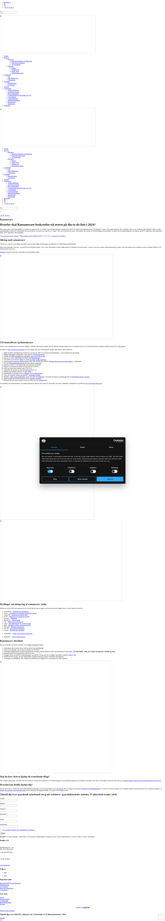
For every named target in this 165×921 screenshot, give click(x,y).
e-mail (10, 361)
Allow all (110, 479)
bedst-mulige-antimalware (17, 363)
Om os (2, 897)
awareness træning (34, 375)
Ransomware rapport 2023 (20, 615)
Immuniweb (43, 380)
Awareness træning (13, 92)
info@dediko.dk (5, 865)
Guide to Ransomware (18, 637)
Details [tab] (82, 447)
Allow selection (82, 479)
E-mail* (2, 798)
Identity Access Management (33, 373)
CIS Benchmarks (34, 358)
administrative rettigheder (22, 356)
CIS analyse (121, 346)
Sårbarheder (11, 104)
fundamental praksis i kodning (81, 377)
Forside (6, 56)
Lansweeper (11, 85)
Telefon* (2, 803)
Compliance (7, 75)
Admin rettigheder (13, 90)
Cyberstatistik (12, 97)
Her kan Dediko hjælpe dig (94, 383)
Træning (6, 87)
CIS (9, 76)
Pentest (13, 68)
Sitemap (2, 904)
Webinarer (7, 105)
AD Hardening (16, 64)
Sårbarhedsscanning (17, 73)
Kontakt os (7, 2)
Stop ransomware (14, 623)
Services (6, 58)
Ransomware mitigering (17, 628)
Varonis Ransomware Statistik (9, 236)
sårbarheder (12, 354)
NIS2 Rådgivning (13, 78)
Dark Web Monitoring (18, 63)
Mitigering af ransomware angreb (19, 616)
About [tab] (111, 447)
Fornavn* (3, 809)
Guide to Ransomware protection (22, 633)
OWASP (41, 377)
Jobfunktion (3, 824)
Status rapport (16, 620)
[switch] (71, 471)
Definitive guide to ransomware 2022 (19, 625)
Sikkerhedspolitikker (14, 100)
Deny (55, 479)
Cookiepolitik (4, 901)
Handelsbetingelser (5, 902)
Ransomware (12, 102)
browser (16, 361)
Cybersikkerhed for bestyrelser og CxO (19, 95)
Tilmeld (2, 918)
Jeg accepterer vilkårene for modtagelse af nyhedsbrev (18, 830)
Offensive (11, 66)
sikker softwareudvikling (17, 377)
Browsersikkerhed (13, 93)
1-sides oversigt (26, 623)
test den (39, 363)
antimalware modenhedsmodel (91, 789)
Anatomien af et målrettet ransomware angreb (22, 613)
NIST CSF (72, 655)
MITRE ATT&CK (35, 378)
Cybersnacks (11, 80)
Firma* (2, 819)
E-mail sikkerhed (13, 99)
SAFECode (63, 377)
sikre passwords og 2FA (38, 356)
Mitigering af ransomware (15, 622)
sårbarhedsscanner (38, 354)
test (28, 377)
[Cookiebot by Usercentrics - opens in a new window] (115, 440)
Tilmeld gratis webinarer (7, 910)
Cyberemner (7, 88)
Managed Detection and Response (21, 61)
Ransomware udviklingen (21, 611)
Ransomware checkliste (17, 630)
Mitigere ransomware (17, 627)
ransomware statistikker (59, 236)
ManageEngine (12, 83)
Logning (32, 359)
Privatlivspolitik (4, 899)
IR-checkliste (42, 359)
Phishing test (15, 70)
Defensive (11, 59)
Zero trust (28, 370)
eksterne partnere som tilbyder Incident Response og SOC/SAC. (142, 780)
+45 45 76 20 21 (9, 7)
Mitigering (14, 618)
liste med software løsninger (16, 349)
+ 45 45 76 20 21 (9, 203)
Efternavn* (3, 814)
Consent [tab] (54, 447)
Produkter (7, 82)
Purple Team (15, 71)
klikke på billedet (33, 645)
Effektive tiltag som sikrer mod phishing (61, 361)
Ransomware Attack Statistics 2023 (31, 236)
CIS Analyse (4, 886)
